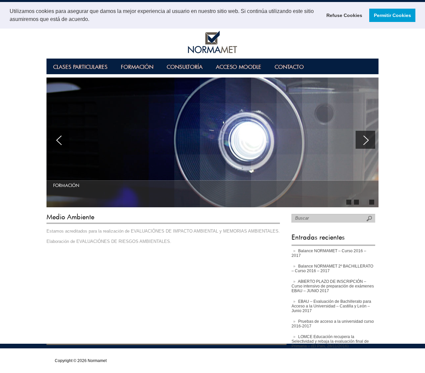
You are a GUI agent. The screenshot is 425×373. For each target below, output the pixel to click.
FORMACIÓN (66, 185)
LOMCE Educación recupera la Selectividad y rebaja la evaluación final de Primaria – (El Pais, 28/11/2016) (330, 341)
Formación (137, 66)
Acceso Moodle (238, 66)
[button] (92, 20)
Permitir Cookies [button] (392, 15)
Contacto (289, 66)
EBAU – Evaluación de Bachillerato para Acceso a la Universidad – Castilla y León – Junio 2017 (331, 306)
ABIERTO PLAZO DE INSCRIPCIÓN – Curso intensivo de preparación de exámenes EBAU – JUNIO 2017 (333, 286)
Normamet (97, 360)
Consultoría (185, 66)
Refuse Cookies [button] (344, 15)
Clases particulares (80, 66)
